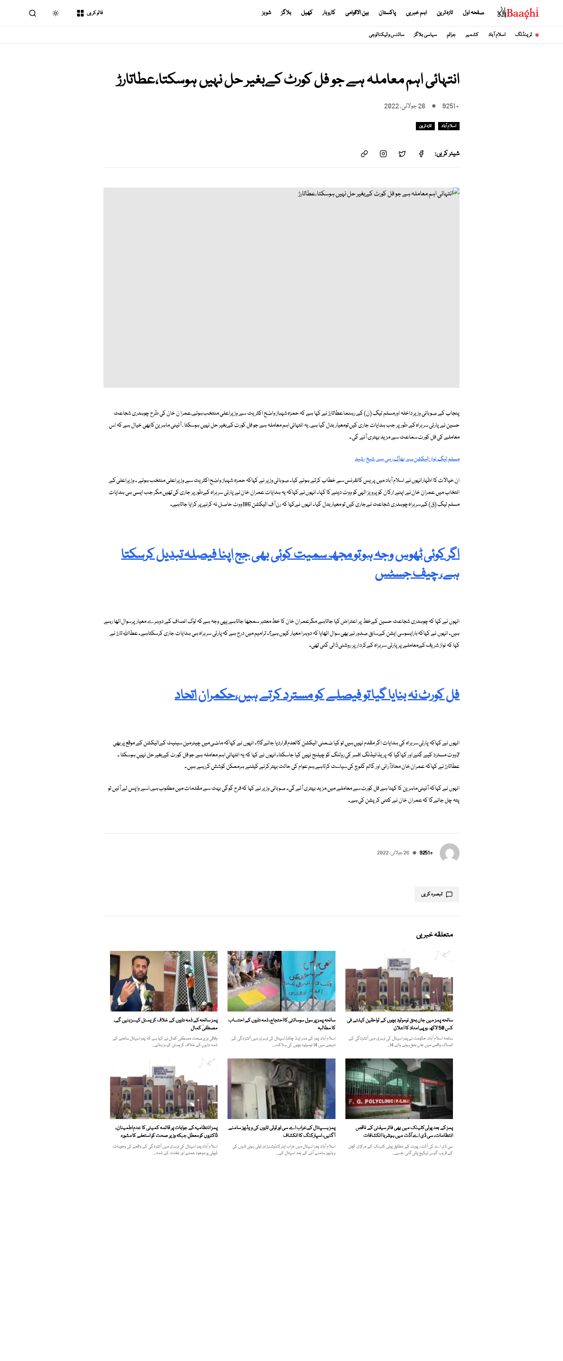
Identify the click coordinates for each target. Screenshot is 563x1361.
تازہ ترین (445, 12)
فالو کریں (95, 13)
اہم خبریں (416, 12)
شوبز (266, 12)
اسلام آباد (496, 35)
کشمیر (472, 35)
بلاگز (286, 12)
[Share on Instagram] (383, 154)
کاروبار (329, 12)
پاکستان (387, 12)
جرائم (451, 35)
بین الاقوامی (357, 12)
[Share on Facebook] (421, 154)
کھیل (307, 12)
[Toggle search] (32, 13)
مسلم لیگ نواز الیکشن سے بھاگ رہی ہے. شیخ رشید (407, 459)
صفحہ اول (473, 12)
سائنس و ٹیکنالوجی (387, 35)
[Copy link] (364, 154)
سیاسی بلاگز (425, 35)
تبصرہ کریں (432, 894)
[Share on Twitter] (402, 154)
